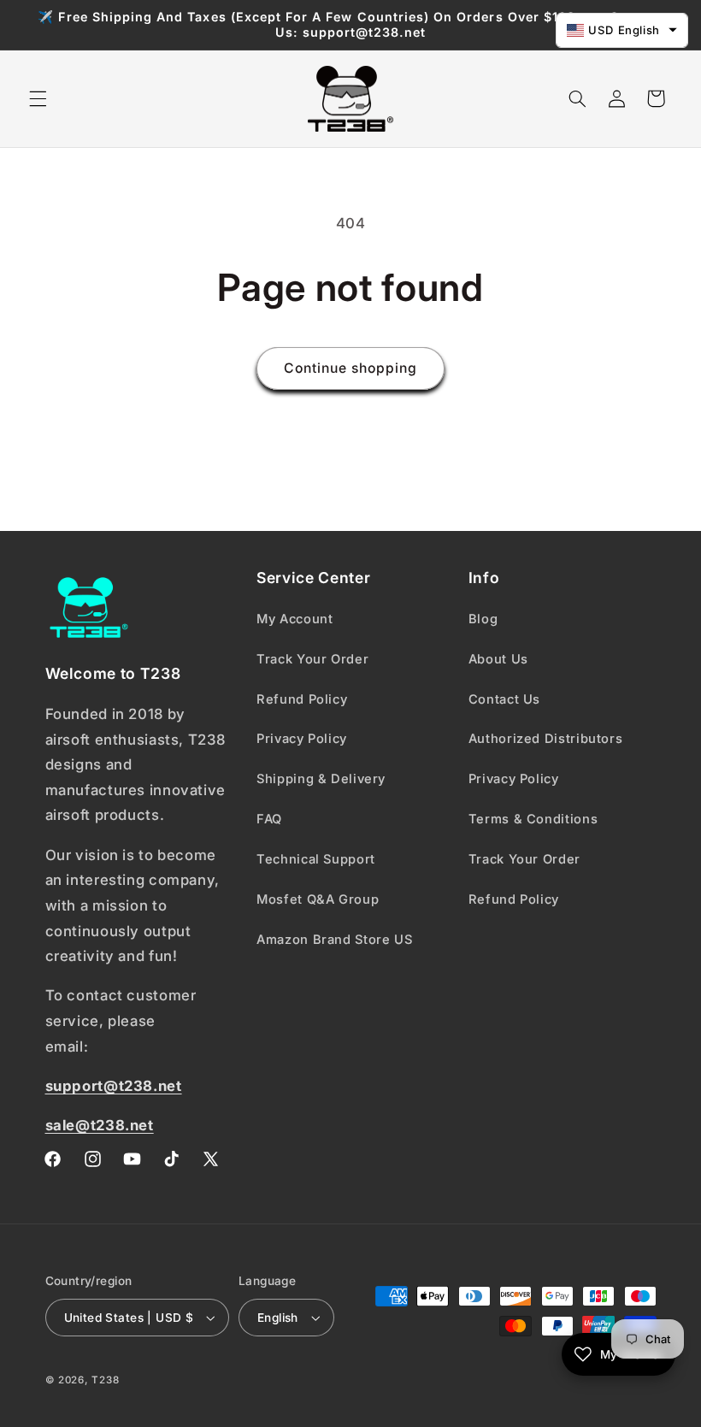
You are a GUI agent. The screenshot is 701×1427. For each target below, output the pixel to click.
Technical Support (315, 859)
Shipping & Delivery (321, 779)
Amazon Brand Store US (334, 939)
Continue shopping (351, 368)
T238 (105, 1380)
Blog (483, 619)
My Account (294, 619)
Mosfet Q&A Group (317, 899)
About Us (498, 659)
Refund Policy (301, 699)
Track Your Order (312, 659)
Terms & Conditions (533, 819)
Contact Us (504, 699)
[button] (37, 98)
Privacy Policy (301, 738)
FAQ (269, 819)
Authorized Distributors (545, 738)
